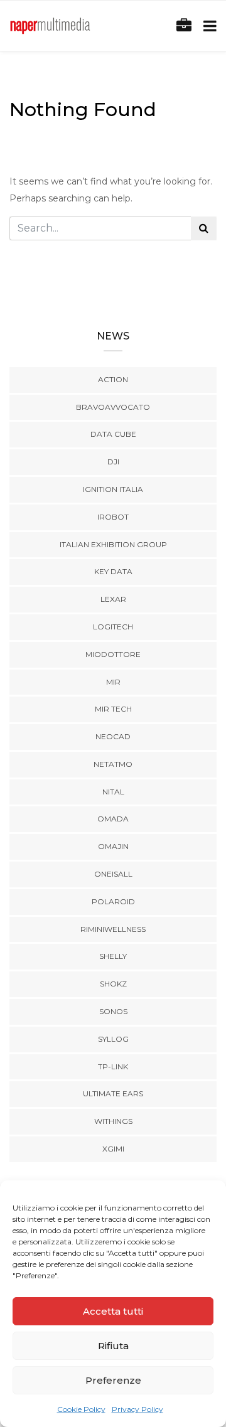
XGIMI (113, 1148)
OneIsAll (113, 874)
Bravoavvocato (113, 407)
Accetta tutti (113, 1311)
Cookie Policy (81, 1409)
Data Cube (113, 434)
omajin (113, 846)
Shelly (113, 956)
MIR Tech (113, 709)
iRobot (113, 516)
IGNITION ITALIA (113, 489)
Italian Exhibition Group (113, 544)
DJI (113, 461)
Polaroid (113, 901)
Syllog (113, 1039)
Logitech (113, 626)
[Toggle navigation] (207, 26)
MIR (113, 682)
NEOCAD (113, 736)
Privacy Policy (137, 1409)
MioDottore (113, 654)
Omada (113, 818)
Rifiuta (113, 1346)
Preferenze (113, 1380)
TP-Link (113, 1066)
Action (113, 379)
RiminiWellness (113, 929)
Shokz (113, 983)
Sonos (113, 1011)
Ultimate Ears (113, 1093)
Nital (113, 791)
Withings (113, 1121)
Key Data (113, 571)
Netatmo (113, 764)
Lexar (113, 599)
